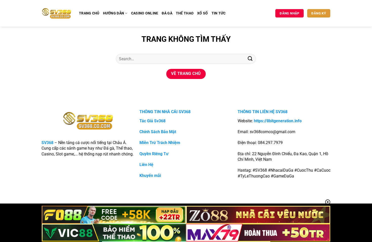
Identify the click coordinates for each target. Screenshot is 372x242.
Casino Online (144, 13)
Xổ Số (202, 13)
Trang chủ (89, 13)
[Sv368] (56, 13)
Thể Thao (185, 13)
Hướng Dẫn (113, 13)
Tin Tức (219, 13)
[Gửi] (250, 59)
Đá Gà (167, 13)
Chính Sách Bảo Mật (157, 131)
